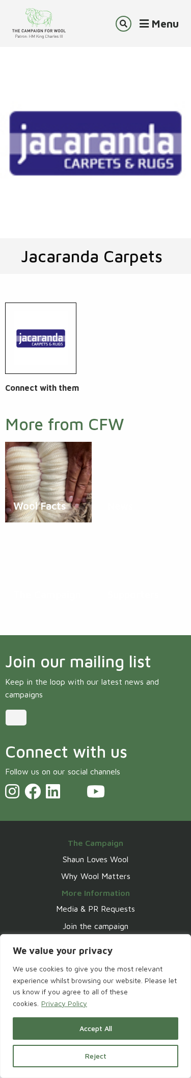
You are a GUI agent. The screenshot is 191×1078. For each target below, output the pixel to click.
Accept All (95, 1028)
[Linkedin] (53, 791)
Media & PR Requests (95, 908)
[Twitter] (73, 791)
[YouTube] (96, 791)
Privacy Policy (64, 1003)
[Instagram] (12, 791)
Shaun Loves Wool (95, 859)
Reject (95, 1055)
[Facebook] (32, 791)
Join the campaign (95, 926)
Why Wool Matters (95, 876)
